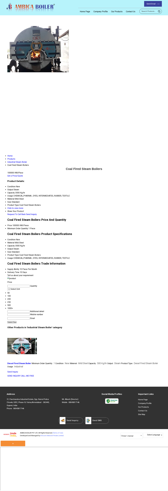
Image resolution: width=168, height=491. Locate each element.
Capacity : (97, 363)
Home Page (85, 11)
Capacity (11, 246)
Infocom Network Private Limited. (52, 435)
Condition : (62, 363)
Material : (79, 363)
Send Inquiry (31, 214)
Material (10, 242)
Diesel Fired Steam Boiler (19, 363)
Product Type (13, 255)
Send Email (151, 4)
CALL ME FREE (27, 376)
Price (9, 225)
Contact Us (130, 11)
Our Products (116, 11)
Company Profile (100, 11)
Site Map (141, 414)
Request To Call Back (16, 214)
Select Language (153, 435)
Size (9, 252)
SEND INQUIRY (13, 376)
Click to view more (15, 208)
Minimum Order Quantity (17, 228)
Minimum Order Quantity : (43, 363)
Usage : (15, 366)
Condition (11, 239)
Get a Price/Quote (15, 176)
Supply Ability (13, 269)
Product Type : (139, 363)
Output (10, 249)
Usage (10, 258)
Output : (114, 363)
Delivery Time (13, 272)
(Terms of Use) (58, 433)
